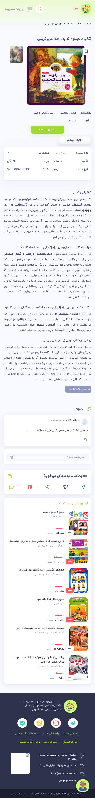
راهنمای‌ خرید (50, 734)
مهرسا (72, 120)
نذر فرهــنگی (70, 742)
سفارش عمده (71, 734)
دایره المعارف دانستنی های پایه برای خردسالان (36, 541)
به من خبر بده (46, 129)
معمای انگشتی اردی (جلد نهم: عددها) (41, 570)
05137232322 (67, 781)
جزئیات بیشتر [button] (75, 140)
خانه (89, 24)
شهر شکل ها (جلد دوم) (50, 599)
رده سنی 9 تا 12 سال (78, 389)
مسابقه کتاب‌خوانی (27, 734)
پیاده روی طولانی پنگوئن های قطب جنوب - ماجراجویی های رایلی (38, 659)
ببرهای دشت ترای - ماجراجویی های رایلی (40, 628)
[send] (11, 457)
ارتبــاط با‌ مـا (51, 742)
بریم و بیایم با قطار (53, 512)
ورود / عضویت (14, 9)
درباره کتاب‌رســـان (28, 742)
